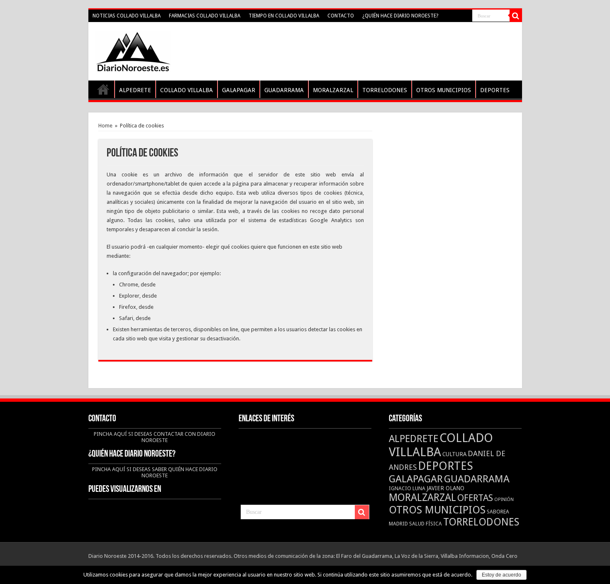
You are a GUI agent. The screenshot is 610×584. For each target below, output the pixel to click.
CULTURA (454, 454)
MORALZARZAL (333, 90)
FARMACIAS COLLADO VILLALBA (204, 16)
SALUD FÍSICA (425, 523)
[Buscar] (516, 16)
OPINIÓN (504, 499)
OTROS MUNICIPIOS (443, 90)
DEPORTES (495, 90)
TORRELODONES (384, 90)
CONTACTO (340, 16)
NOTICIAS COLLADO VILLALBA (127, 16)
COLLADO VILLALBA (186, 90)
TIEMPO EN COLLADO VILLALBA (284, 16)
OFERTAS (475, 497)
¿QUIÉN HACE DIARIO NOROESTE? (400, 16)
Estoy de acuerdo (501, 575)
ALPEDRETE (135, 90)
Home (105, 125)
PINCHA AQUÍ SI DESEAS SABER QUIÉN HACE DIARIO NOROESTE (154, 472)
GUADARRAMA (284, 90)
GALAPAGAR (238, 90)
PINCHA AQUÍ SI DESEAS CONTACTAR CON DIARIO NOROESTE (154, 437)
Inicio (103, 89)
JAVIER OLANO (445, 488)
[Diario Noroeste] (133, 50)
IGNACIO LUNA (407, 488)
